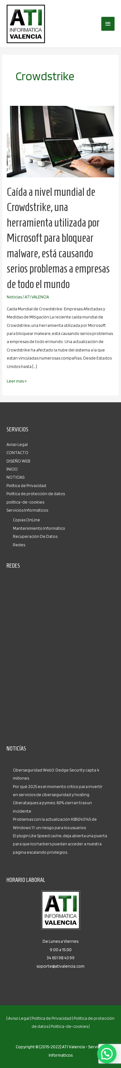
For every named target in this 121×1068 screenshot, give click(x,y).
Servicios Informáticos (27, 510)
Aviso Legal (17, 444)
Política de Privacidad (26, 485)
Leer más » (17, 380)
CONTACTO (17, 452)
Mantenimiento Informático (39, 528)
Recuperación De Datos (35, 536)
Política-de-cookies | (70, 1026)
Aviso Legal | (19, 1018)
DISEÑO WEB (18, 460)
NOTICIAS (15, 477)
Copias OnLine (26, 519)
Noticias (14, 296)
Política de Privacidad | (52, 1018)
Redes (19, 544)
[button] (106, 1053)
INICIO (12, 469)
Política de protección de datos (35, 493)
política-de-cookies (25, 502)
